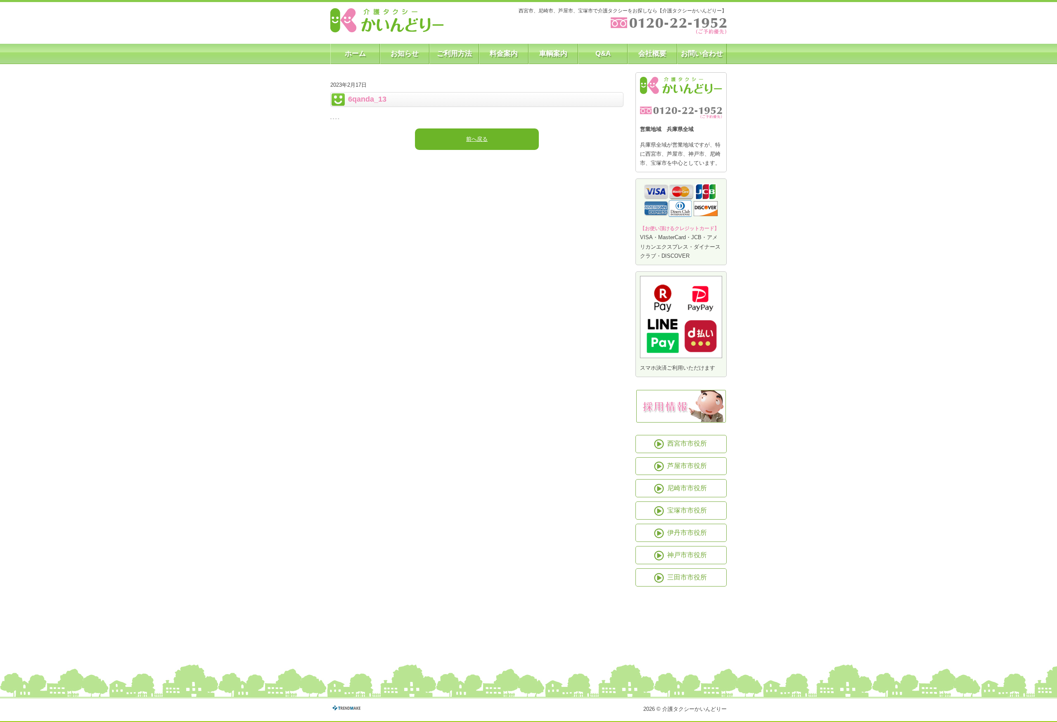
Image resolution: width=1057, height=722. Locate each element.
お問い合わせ (702, 53)
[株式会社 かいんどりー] (387, 20)
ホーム (355, 53)
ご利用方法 (454, 53)
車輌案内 (553, 53)
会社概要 (652, 53)
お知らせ (405, 53)
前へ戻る (477, 139)
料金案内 (504, 53)
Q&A (603, 53)
